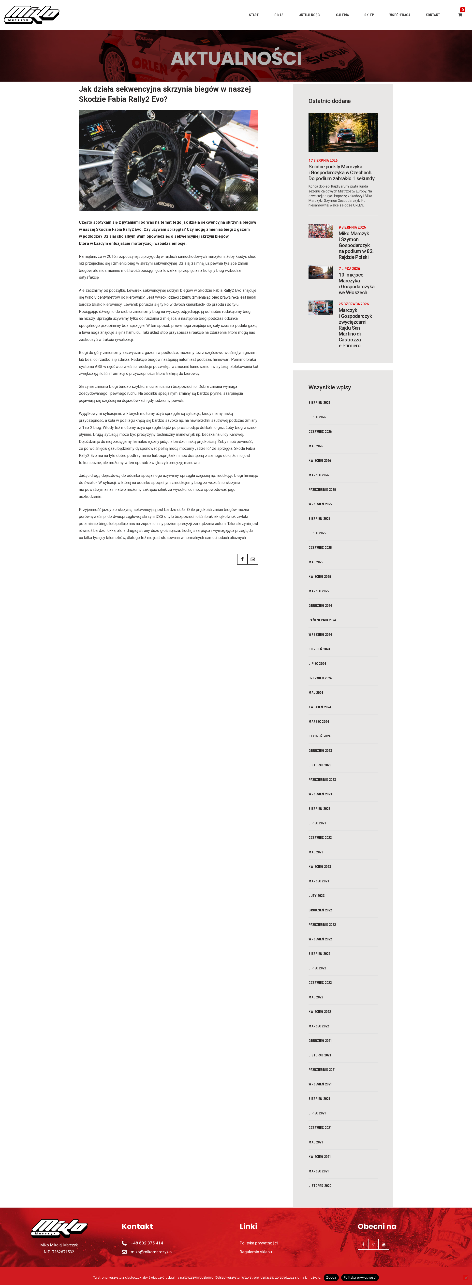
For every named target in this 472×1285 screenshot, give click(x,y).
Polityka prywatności (360, 1277)
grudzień (320, 606)
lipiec (317, 417)
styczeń (319, 736)
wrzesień (320, 504)
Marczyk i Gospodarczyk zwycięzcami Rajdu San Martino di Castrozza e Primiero (355, 328)
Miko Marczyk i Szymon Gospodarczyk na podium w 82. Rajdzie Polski (356, 245)
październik (322, 490)
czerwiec (320, 432)
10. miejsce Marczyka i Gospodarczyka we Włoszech (357, 283)
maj (316, 446)
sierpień (319, 403)
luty (316, 896)
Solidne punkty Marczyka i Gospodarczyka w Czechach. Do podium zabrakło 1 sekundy (341, 172)
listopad (320, 765)
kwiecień (320, 461)
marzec (319, 475)
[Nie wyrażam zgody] (465, 1277)
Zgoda (331, 1277)
